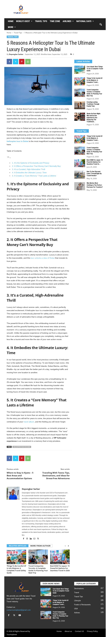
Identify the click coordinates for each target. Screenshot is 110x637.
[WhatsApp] (28, 61)
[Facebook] (9, 61)
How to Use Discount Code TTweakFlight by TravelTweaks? (94, 174)
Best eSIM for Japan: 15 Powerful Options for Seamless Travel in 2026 (60, 568)
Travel (76, 593)
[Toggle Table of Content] (9, 158)
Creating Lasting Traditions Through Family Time (93, 104)
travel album (29, 422)
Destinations (79, 589)
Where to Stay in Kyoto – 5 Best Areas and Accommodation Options (20, 475)
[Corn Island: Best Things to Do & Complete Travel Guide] (79, 70)
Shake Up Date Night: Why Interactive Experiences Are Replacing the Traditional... (94, 118)
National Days (83, 21)
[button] (101, 24)
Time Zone (55, 21)
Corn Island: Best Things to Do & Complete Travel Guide (95, 69)
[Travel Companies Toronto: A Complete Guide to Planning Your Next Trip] (38, 557)
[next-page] (68, 546)
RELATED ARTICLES (17, 545)
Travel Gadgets (56, 563)
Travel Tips (41, 21)
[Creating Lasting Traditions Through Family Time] (79, 105)
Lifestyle (77, 601)
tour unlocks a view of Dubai (43, 258)
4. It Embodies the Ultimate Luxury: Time (29, 172)
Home (10, 21)
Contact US (79, 631)
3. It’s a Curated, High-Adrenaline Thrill (28, 169)
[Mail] (34, 539)
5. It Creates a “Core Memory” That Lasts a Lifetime (34, 176)
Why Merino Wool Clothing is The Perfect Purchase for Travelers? (95, 185)
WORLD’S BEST (23, 21)
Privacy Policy (92, 631)
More (10, 27)
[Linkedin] (31, 539)
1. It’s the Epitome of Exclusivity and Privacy (30, 163)
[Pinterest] (21, 61)
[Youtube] (20, 616)
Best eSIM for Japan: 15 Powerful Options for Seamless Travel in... (95, 162)
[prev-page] (65, 546)
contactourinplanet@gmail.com (19, 610)
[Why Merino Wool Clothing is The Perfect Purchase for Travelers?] (79, 186)
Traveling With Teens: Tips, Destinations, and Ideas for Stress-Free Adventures (56, 475)
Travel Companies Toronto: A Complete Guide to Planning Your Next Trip (38, 569)
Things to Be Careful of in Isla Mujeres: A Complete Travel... (94, 80)
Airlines (67, 21)
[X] (15, 61)
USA (76, 609)
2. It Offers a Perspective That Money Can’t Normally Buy (36, 166)
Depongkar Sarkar (16, 54)
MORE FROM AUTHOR (40, 545)
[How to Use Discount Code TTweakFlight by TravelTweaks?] (79, 175)
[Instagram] (27, 539)
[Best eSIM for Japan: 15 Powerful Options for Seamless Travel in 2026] (60, 557)
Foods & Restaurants (82, 605)
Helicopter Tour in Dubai (21, 447)
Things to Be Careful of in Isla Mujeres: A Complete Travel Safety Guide (16, 569)
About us (68, 631)
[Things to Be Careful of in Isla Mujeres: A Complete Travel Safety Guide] (16, 557)
